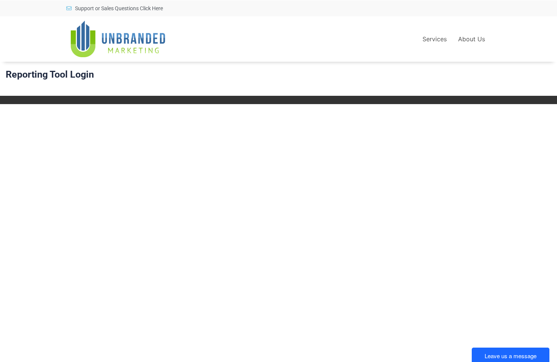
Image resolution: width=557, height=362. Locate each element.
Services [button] (434, 39)
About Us (471, 39)
